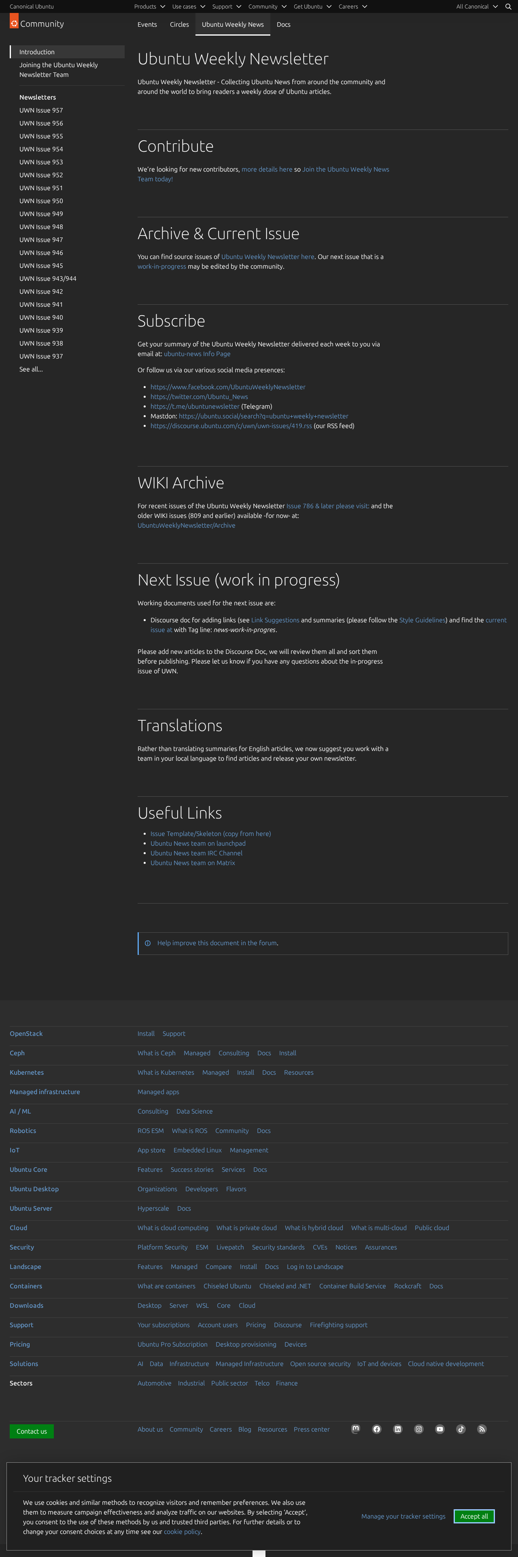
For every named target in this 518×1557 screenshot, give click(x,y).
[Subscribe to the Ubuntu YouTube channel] (441, 1430)
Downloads (26, 1305)
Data (156, 1363)
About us (150, 1429)
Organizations (157, 1188)
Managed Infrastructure (250, 1363)
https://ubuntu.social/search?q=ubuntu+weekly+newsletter (263, 416)
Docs (284, 24)
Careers (221, 1429)
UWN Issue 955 (41, 136)
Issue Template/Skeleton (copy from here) (211, 833)
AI (140, 1363)
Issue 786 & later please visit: (328, 505)
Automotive (155, 1383)
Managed (197, 1052)
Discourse (288, 1324)
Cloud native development (446, 1363)
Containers (26, 1286)
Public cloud (432, 1227)
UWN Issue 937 (41, 356)
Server (179, 1305)
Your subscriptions (164, 1324)
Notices (346, 1247)
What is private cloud (247, 1227)
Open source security (320, 1363)
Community (232, 1130)
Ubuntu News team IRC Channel (196, 853)
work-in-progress (162, 266)
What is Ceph (157, 1052)
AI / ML (20, 1111)
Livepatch (230, 1247)
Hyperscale (153, 1208)
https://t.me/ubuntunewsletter (195, 406)
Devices (295, 1344)
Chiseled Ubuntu (227, 1286)
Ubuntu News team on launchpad (198, 843)
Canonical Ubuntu (32, 6)
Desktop (149, 1305)
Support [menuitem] (222, 6)
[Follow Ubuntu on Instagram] (420, 1430)
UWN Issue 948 (41, 226)
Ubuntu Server (31, 1208)
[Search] (508, 6)
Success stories (192, 1169)
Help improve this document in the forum (217, 942)
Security (22, 1247)
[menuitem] (477, 6)
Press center (312, 1429)
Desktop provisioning (246, 1344)
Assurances (381, 1247)
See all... (31, 369)
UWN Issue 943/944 (47, 278)
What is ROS (189, 1130)
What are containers (166, 1286)
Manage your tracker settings (403, 1516)
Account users (218, 1324)
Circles (179, 24)
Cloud (18, 1227)
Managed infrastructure (45, 1091)
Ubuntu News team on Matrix (193, 862)
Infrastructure (189, 1363)
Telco (262, 1383)
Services (233, 1169)
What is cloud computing (173, 1227)
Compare (219, 1266)
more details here (267, 169)
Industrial (191, 1383)
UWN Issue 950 (41, 200)
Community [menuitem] (263, 6)
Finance (287, 1383)
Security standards (278, 1247)
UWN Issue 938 (41, 343)
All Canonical (472, 6)
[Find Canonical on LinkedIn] (399, 1430)
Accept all (474, 1516)
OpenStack (26, 1033)
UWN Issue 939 (41, 330)
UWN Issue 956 (41, 123)
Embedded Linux (198, 1150)
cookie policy (182, 1531)
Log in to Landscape (315, 1266)
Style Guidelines (422, 620)
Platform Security (163, 1247)
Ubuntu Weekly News (233, 24)
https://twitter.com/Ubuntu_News (199, 396)
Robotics (23, 1130)
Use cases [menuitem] (184, 6)
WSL (202, 1305)
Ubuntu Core (28, 1169)
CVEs (320, 1247)
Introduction (37, 51)
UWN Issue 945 (41, 265)
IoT (14, 1150)
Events (147, 24)
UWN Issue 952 (41, 174)
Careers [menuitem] (348, 6)
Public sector (229, 1383)
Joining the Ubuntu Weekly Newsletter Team (58, 69)
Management (249, 1150)
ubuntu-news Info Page (197, 353)
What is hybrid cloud (314, 1227)
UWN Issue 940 (41, 317)
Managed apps (158, 1091)
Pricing (256, 1324)
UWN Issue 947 (41, 239)
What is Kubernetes (166, 1072)
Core (224, 1305)
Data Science (194, 1111)
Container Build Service (352, 1286)
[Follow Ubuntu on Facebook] (378, 1430)
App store (152, 1150)
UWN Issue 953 (41, 161)
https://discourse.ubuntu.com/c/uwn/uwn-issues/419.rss (231, 425)
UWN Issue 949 (41, 213)
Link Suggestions (275, 620)
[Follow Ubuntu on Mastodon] (357, 1430)
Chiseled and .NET (285, 1286)
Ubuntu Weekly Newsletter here (267, 256)
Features (150, 1169)
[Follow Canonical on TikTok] (462, 1430)
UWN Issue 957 (41, 110)
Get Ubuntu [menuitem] (308, 6)
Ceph (17, 1052)
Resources (299, 1072)
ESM (202, 1247)
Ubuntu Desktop (34, 1188)
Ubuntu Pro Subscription (173, 1344)
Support (174, 1033)
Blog (244, 1429)
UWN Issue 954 (41, 149)
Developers (201, 1188)
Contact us (32, 1431)
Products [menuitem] (145, 6)
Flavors (236, 1188)
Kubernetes (27, 1072)
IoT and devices (379, 1363)
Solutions (24, 1363)
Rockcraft (407, 1286)
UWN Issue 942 (41, 291)
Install (146, 1033)
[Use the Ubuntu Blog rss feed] (483, 1430)
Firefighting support (338, 1324)
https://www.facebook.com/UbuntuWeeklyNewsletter (228, 386)
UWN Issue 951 (41, 187)
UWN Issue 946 (41, 252)
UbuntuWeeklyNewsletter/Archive (187, 525)
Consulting (234, 1052)
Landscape (25, 1266)
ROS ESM (151, 1130)
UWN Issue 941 (41, 304)
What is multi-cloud (379, 1227)
